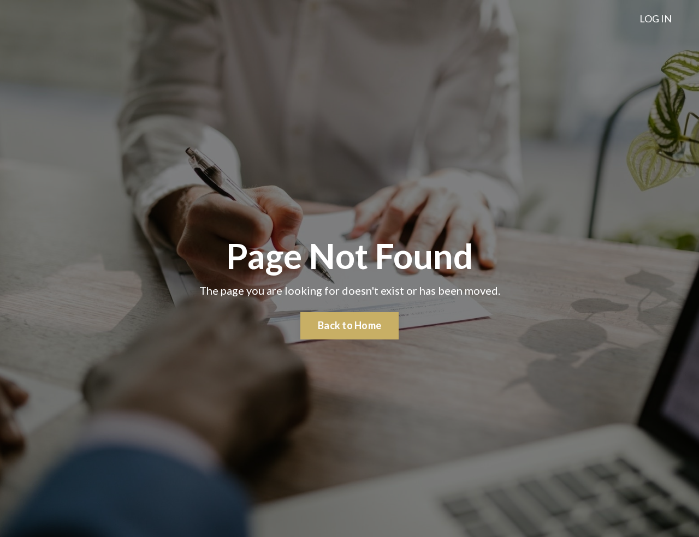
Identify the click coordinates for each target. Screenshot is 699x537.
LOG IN (655, 19)
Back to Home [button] (349, 325)
